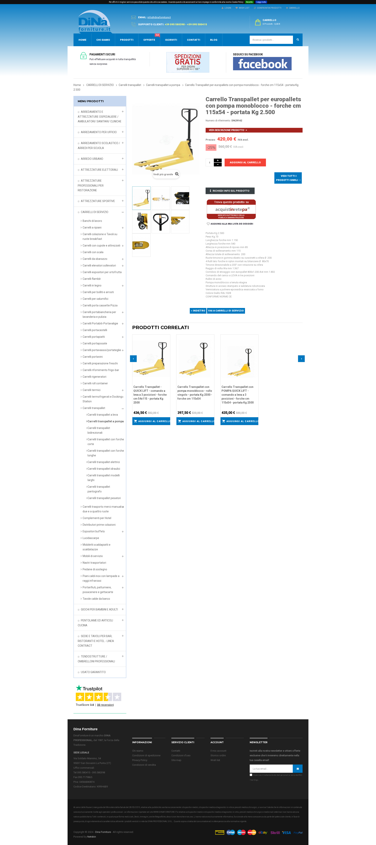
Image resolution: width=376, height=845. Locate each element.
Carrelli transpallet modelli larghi (104, 478)
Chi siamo (137, 750)
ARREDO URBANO (92, 158)
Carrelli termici (91, 390)
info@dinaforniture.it (159, 17)
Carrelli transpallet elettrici (104, 462)
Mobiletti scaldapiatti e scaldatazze (96, 547)
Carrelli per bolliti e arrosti (98, 292)
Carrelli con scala (93, 252)
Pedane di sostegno (95, 569)
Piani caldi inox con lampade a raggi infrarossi (101, 578)
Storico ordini (218, 755)
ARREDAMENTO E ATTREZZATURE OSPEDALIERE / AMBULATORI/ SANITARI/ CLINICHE (99, 116)
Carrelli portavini (93, 356)
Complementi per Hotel (97, 518)
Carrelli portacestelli (95, 330)
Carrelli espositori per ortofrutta (102, 272)
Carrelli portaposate (95, 343)
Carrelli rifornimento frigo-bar (101, 370)
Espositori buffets (94, 531)
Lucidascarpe (91, 538)
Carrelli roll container (95, 383)
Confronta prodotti (268, 8)
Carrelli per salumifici (95, 298)
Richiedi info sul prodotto (231, 190)
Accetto (249, 2)
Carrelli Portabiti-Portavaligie (100, 323)
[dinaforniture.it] (95, 21)
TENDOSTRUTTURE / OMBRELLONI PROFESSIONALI (96, 659)
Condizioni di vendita (144, 764)
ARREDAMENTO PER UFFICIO (99, 132)
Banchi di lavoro (92, 220)
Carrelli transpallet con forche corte (106, 442)
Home (77, 85)
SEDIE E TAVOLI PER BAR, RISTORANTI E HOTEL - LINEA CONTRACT (96, 641)
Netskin (91, 836)
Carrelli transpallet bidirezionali (99, 430)
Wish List (243, 8)
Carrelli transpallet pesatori (104, 498)
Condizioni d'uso (181, 755)
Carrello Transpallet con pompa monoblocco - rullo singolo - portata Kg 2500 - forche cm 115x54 (194, 392)
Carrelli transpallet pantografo (99, 489)
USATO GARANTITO (93, 672)
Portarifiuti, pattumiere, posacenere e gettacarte (98, 590)
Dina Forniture (103, 832)
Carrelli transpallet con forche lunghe (106, 453)
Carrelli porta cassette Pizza (100, 305)
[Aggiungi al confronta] (167, 342)
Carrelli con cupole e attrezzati (101, 245)
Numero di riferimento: (218, 120)
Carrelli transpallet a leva (103, 414)
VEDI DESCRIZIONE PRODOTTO (226, 130)
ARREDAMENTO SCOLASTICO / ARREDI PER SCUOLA (99, 146)
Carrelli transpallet (94, 408)
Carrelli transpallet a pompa (106, 421)
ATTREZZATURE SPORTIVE (98, 201)
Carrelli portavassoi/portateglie (102, 350)
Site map (176, 760)
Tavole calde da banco (96, 598)
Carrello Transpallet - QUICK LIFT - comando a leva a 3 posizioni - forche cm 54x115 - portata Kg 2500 (150, 394)
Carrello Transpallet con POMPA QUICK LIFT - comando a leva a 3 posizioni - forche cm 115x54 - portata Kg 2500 (237, 394)
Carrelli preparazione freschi (100, 363)
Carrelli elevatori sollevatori (99, 265)
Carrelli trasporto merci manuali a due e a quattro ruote (103, 509)
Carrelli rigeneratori (94, 376)
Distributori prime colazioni (99, 524)
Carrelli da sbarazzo (95, 258)
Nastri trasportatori (94, 562)
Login (227, 8)
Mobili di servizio (93, 556)
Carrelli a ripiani (92, 227)
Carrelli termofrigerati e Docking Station (102, 399)
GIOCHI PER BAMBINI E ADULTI (99, 609)
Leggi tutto (261, 2)
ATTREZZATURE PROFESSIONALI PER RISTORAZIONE (91, 185)
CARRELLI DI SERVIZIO (94, 212)
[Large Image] (259, 832)
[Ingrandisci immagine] (167, 347)
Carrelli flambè (92, 278)
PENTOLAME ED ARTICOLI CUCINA (95, 623)
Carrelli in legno (92, 285)
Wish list (215, 760)
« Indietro (198, 310)
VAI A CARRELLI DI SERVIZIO (226, 310)
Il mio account (218, 750)
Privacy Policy (139, 760)
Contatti (175, 750)
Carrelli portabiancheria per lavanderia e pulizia (99, 314)
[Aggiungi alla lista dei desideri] (167, 337)
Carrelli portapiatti (94, 336)
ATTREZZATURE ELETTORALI (99, 169)
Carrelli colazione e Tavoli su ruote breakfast (100, 236)
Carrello (294, 8)
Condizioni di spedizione (146, 755)
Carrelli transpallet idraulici (104, 468)
